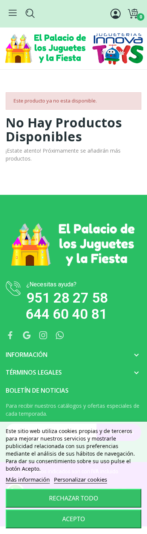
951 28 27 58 (67, 298)
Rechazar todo (73, 498)
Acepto (73, 519)
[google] (26, 335)
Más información (28, 479)
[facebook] (10, 335)
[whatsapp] (59, 335)
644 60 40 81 (66, 314)
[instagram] (43, 335)
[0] (132, 14)
